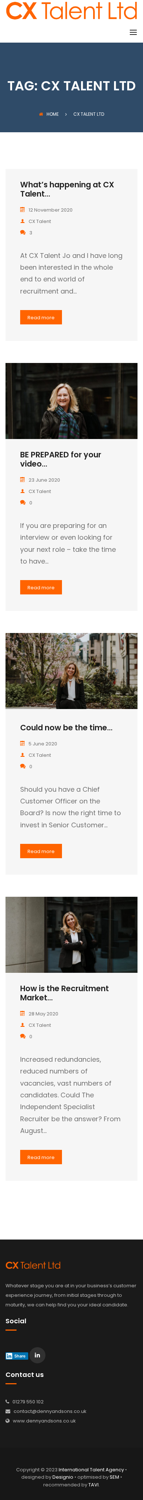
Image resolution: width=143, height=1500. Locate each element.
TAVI (93, 1484)
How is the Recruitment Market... (64, 993)
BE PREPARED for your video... (60, 459)
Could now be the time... (66, 727)
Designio (62, 1477)
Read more (41, 317)
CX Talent (40, 221)
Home (53, 114)
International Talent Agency (91, 1469)
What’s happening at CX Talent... (67, 189)
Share (20, 1356)
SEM (114, 1477)
